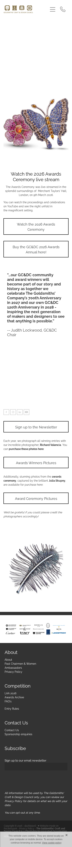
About (8, 659)
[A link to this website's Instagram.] (13, 412)
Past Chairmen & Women (20, 663)
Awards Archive (14, 697)
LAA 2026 (10, 693)
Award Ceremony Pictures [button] (36, 498)
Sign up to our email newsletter (25, 760)
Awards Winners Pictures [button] (36, 462)
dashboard (30, 825)
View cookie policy (51, 842)
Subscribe (16, 777)
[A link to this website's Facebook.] (6, 412)
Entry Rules (12, 708)
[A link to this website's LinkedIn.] (20, 412)
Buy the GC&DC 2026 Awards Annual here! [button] (36, 249)
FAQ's (8, 701)
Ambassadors (13, 667)
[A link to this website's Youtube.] (26, 412)
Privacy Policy (13, 671)
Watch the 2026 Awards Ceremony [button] (36, 226)
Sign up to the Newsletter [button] (36, 426)
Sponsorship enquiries (18, 734)
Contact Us (12, 730)
